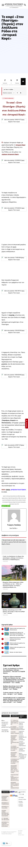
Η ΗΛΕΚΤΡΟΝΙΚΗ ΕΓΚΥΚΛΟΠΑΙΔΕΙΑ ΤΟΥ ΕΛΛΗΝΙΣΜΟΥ (14, 6)
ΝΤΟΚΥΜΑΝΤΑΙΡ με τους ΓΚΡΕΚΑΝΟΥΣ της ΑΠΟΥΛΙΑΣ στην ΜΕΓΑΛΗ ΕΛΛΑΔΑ (15, 777)
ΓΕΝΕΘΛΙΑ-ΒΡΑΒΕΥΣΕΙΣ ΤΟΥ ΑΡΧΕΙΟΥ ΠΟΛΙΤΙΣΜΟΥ (23, 737)
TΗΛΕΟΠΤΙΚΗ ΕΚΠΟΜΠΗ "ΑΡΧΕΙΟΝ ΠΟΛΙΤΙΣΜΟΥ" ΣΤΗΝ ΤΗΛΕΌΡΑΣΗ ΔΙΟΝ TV (15, 739)
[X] (22, 794)
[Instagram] (20, 794)
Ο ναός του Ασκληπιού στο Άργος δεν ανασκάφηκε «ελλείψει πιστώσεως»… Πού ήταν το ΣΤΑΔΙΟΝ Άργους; (14, 671)
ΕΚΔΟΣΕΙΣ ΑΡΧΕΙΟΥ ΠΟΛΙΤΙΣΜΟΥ (22, 728)
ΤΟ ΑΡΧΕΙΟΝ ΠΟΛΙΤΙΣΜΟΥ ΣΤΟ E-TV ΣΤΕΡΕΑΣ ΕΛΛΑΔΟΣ (15, 748)
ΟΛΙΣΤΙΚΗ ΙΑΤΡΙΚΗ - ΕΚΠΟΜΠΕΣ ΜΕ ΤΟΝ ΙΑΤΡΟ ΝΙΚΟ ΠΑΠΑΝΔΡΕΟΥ (5, 813)
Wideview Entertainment (7, 833)
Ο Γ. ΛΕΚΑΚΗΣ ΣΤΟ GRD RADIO (5, 819)
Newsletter (26, 423)
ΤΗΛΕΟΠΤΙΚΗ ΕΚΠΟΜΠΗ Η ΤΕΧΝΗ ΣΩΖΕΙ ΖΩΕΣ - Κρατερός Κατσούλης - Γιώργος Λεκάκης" (15, 769)
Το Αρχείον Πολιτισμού (21, 805)
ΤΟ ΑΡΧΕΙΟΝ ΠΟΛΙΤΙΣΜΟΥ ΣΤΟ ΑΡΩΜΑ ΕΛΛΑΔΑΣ (15, 728)
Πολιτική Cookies (22, 799)
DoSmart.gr (5, 832)
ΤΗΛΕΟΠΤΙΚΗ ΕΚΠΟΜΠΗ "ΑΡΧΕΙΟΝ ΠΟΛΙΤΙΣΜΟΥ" (14, 754)
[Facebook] (19, 794)
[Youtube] (23, 794)
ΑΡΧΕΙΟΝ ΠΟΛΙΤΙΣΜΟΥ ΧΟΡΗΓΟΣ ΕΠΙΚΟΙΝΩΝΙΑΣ (22, 743)
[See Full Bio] (18, 528)
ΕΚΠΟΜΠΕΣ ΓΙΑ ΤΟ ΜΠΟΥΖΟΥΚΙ (5, 803)
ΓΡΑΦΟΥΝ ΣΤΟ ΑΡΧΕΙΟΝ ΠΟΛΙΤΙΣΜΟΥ (22, 750)
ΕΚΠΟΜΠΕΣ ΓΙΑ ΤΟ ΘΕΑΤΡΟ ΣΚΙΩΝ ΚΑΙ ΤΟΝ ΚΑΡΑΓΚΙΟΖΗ (5, 824)
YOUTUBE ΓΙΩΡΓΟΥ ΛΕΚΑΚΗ (15, 732)
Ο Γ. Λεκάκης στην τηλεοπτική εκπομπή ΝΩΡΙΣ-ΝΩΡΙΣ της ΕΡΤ (14, 722)
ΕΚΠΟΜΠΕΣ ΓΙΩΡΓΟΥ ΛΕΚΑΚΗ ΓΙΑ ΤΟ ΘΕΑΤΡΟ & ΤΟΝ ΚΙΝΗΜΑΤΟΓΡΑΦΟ (15, 785)
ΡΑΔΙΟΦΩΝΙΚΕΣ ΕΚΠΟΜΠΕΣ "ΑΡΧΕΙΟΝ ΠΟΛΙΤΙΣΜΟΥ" (5, 798)
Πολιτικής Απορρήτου (21, 802)
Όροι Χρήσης (21, 797)
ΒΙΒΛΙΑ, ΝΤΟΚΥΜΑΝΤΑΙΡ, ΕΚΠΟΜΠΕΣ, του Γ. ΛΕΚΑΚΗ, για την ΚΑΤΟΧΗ (23, 756)
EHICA (8, 490)
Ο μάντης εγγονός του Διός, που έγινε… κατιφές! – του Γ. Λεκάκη (12, 693)
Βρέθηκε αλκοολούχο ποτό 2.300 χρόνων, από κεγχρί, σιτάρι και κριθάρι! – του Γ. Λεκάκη (13, 687)
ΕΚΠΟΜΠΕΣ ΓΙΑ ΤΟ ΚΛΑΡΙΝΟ (5, 807)
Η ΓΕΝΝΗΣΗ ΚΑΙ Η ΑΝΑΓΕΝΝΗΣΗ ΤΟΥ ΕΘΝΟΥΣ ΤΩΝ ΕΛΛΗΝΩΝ (15, 761)
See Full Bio (13, 528)
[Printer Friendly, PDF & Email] (6, 506)
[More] (23, 81)
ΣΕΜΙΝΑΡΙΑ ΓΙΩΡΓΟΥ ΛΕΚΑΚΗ (21, 733)
